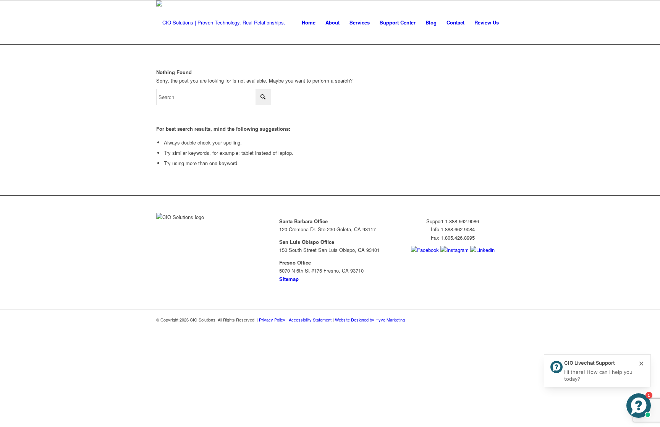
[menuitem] (308, 22)
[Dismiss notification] (641, 364)
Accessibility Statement (310, 320)
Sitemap (289, 279)
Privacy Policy (272, 320)
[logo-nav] (220, 22)
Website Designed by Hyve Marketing (370, 320)
